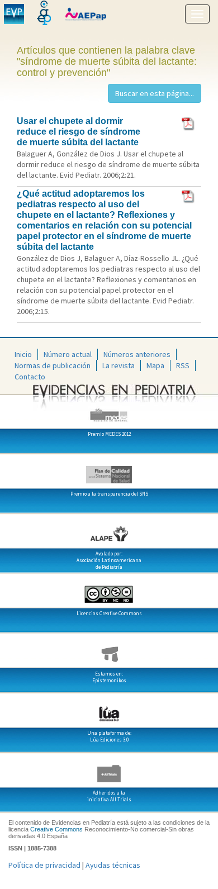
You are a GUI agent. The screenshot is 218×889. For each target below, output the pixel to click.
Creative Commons (56, 829)
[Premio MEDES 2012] (109, 410)
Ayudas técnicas (113, 865)
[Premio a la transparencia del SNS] (109, 470)
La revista (118, 365)
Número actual (68, 354)
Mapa (155, 365)
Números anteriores (136, 354)
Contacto (30, 377)
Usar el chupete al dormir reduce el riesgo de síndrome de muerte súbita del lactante (78, 131)
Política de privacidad (44, 865)
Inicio (23, 354)
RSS (182, 365)
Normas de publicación (53, 365)
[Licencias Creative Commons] (109, 590)
